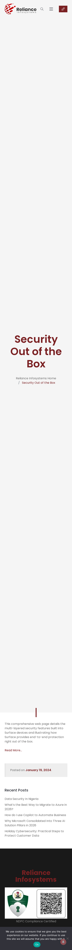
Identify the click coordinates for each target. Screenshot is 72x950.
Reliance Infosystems (36, 876)
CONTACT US (63, 9)
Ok (37, 944)
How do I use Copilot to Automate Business (35, 815)
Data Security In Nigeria (21, 799)
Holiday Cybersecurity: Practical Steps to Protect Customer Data (34, 833)
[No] (67, 938)
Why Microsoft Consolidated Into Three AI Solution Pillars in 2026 (35, 823)
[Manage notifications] (63, 942)
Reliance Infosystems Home (36, 378)
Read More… (13, 750)
